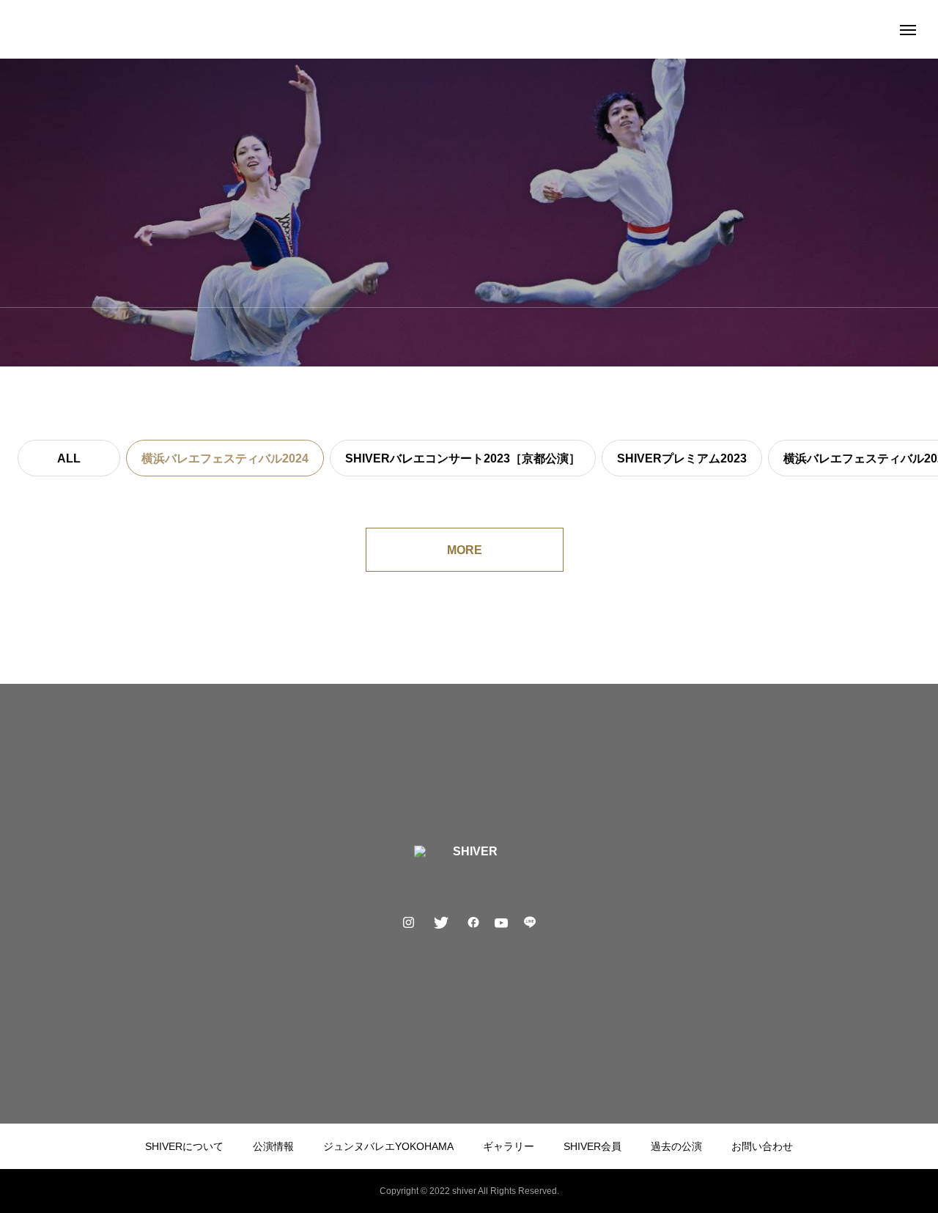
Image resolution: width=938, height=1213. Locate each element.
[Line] (530, 921)
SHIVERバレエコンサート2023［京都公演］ (462, 458)
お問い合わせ (762, 1146)
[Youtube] (502, 921)
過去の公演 (676, 1146)
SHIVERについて (184, 1146)
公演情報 (273, 1146)
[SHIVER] (469, 29)
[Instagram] (409, 921)
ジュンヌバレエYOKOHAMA (388, 1146)
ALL (69, 458)
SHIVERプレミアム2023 (682, 458)
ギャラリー (508, 1146)
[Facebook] (473, 921)
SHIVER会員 (592, 1146)
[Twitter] (441, 921)
